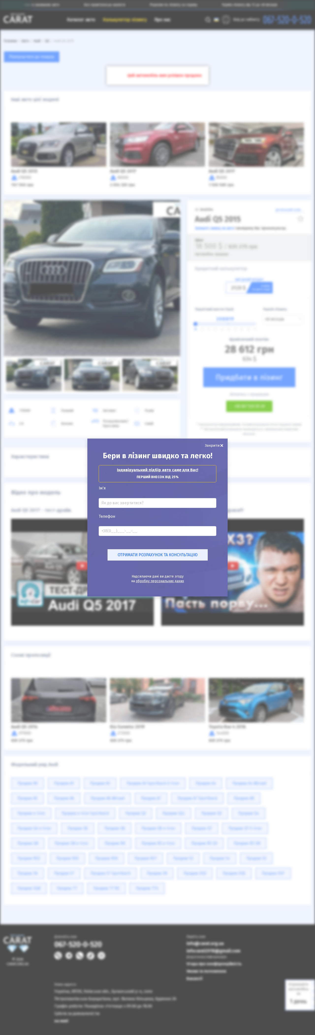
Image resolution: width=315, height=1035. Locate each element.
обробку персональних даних (160, 581)
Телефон (107, 516)
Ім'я (102, 488)
